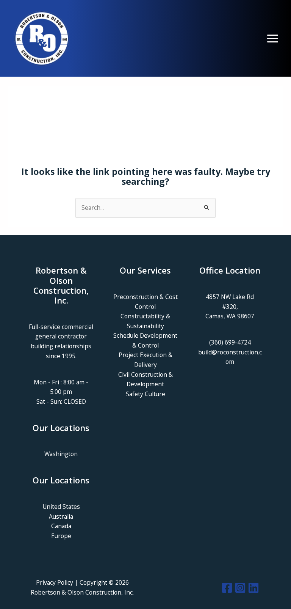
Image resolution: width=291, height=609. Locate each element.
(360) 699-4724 (230, 342)
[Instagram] (240, 587)
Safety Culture (145, 394)
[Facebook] (227, 587)
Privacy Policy (54, 582)
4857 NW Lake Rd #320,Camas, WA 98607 (229, 306)
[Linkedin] (253, 587)
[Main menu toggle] (272, 38)
